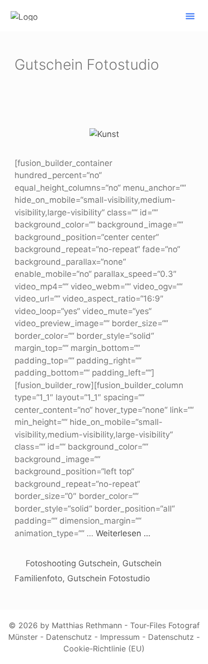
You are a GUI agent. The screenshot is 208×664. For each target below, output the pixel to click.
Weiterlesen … (123, 533)
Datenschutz (69, 637)
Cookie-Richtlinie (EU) (104, 648)
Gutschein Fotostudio (108, 578)
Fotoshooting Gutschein (72, 563)
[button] (190, 16)
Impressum (120, 637)
